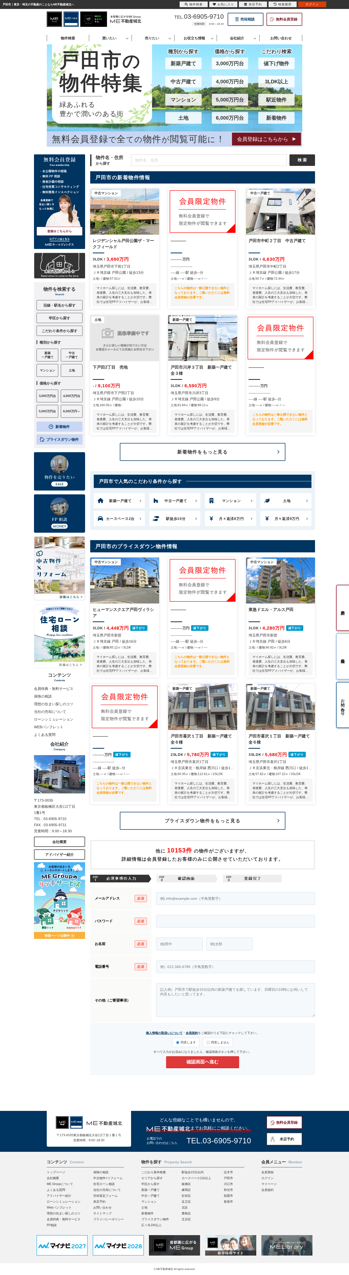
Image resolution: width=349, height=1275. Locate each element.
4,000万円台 (230, 81)
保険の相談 (43, 696)
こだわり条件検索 (153, 1172)
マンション (183, 100)
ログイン (267, 1178)
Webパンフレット (59, 1207)
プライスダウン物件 (62, 439)
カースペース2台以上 (196, 1178)
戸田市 (228, 1178)
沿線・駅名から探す (59, 305)
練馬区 (186, 1190)
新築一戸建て (150, 1190)
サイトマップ (102, 1213)
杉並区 (186, 1196)
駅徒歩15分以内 (193, 1172)
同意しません (220, 1042)
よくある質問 (44, 735)
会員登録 (267, 1172)
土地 (183, 118)
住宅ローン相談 (104, 1184)
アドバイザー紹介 (59, 854)
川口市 (228, 1184)
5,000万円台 (230, 100)
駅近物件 (276, 100)
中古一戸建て (150, 1196)
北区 (185, 1207)
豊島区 (186, 1213)
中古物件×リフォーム (108, 1178)
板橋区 (186, 1184)
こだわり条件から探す (59, 331)
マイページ (269, 1184)
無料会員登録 (286, 19)
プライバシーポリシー (108, 1219)
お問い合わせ (102, 1207)
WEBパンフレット (48, 727)
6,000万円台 (230, 118)
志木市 (228, 1172)
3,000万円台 (230, 63)
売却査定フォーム (105, 1196)
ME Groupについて (60, 1184)
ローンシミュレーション (53, 719)
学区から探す (59, 318)
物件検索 (196, 4)
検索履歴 (285, 4)
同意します (188, 1042)
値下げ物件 (276, 63)
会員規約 (192, 1033)
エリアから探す (152, 1178)
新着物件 (276, 118)
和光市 (228, 1190)
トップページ (56, 1172)
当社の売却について (50, 712)
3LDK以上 (276, 81)
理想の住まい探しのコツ (53, 704)
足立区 (186, 1201)
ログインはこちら (59, 238)
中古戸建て (183, 81)
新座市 (228, 1201)
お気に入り (225, 4)
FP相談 (52, 1225)
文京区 (186, 1219)
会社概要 (59, 842)
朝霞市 (228, 1196)
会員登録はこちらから (262, 139)
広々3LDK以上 (151, 1225)
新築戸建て (183, 63)
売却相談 (247, 19)
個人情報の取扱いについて (164, 1033)
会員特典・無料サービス (53, 689)
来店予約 (287, 1139)
